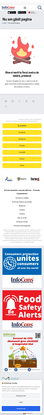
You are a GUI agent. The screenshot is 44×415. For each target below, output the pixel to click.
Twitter (22, 159)
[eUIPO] (35, 179)
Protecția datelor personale (22, 202)
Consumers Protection (10, 119)
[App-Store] (12, 12)
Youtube (22, 146)
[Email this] (5, 101)
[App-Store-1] (22, 12)
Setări (21, 402)
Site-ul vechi (22, 218)
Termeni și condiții (22, 198)
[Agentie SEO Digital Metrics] (22, 380)
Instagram (22, 139)
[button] (25, 8)
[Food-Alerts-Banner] (22, 310)
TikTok (22, 166)
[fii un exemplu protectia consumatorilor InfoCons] (22, 352)
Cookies (22, 210)
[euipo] (22, 179)
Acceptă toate (21, 408)
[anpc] (9, 179)
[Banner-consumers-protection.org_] (22, 268)
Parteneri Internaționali (22, 226)
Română (29, 413)
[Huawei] (32, 12)
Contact (22, 214)
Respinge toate (21, 396)
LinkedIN (22, 152)
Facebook (22, 132)
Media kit (22, 206)
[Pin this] (33, 101)
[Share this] (12, 101)
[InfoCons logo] (8, 8)
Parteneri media (22, 222)
